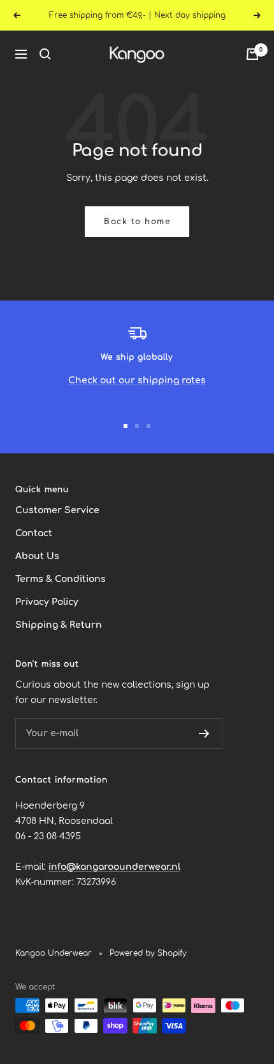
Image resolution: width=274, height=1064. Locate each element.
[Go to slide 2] (137, 426)
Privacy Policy (46, 602)
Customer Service (57, 510)
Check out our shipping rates (137, 380)
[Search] (45, 54)
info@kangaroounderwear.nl (114, 867)
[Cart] (252, 54)
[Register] (204, 733)
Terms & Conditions (60, 579)
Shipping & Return (58, 625)
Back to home (137, 221)
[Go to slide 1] (125, 426)
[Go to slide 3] (148, 426)
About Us (37, 556)
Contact (33, 533)
